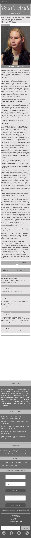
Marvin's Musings (5, 451)
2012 (3, 462)
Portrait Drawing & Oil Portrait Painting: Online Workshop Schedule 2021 (15, 427)
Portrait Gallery (15, 515)
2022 (15, 466)
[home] (4, 1)
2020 (7, 466)
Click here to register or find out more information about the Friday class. (14, 237)
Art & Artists (25, 451)
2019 (3, 466)
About (15, 518)
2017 (22, 462)
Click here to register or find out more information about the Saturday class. (15, 246)
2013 (7, 462)
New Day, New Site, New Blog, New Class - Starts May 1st (14, 432)
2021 (11, 466)
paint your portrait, (14, 401)
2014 (11, 462)
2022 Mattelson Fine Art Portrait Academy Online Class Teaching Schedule (14, 417)
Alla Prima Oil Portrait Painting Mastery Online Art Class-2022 (15, 422)
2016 (19, 462)
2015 (15, 462)
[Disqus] (15, 357)
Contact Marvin (15, 519)
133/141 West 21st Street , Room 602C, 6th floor (15, 257)
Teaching (15, 454)
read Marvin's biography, (18, 399)
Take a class (15, 505)
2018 (26, 462)
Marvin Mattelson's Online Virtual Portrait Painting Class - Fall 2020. (13, 437)
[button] (28, 2)
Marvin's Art (23, 454)
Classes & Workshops (15, 521)
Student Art (6, 454)
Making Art (16, 451)
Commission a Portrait (15, 516)
